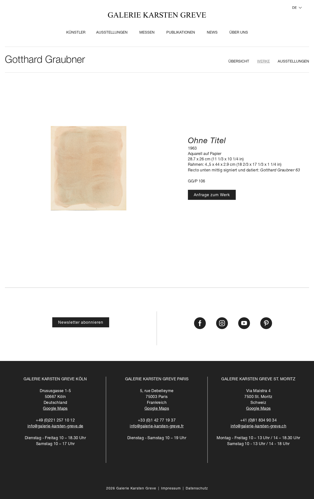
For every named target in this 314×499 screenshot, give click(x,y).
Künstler (75, 33)
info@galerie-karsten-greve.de (55, 427)
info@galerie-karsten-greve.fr (157, 427)
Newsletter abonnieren (80, 323)
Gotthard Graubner (45, 60)
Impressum (171, 488)
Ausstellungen (112, 33)
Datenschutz (197, 488)
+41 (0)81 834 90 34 (258, 421)
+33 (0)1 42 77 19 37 (157, 421)
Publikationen (180, 33)
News (212, 33)
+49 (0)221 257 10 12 (55, 421)
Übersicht (238, 62)
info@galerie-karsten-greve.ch (259, 427)
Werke (263, 62)
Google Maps (55, 409)
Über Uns (238, 33)
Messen (147, 33)
